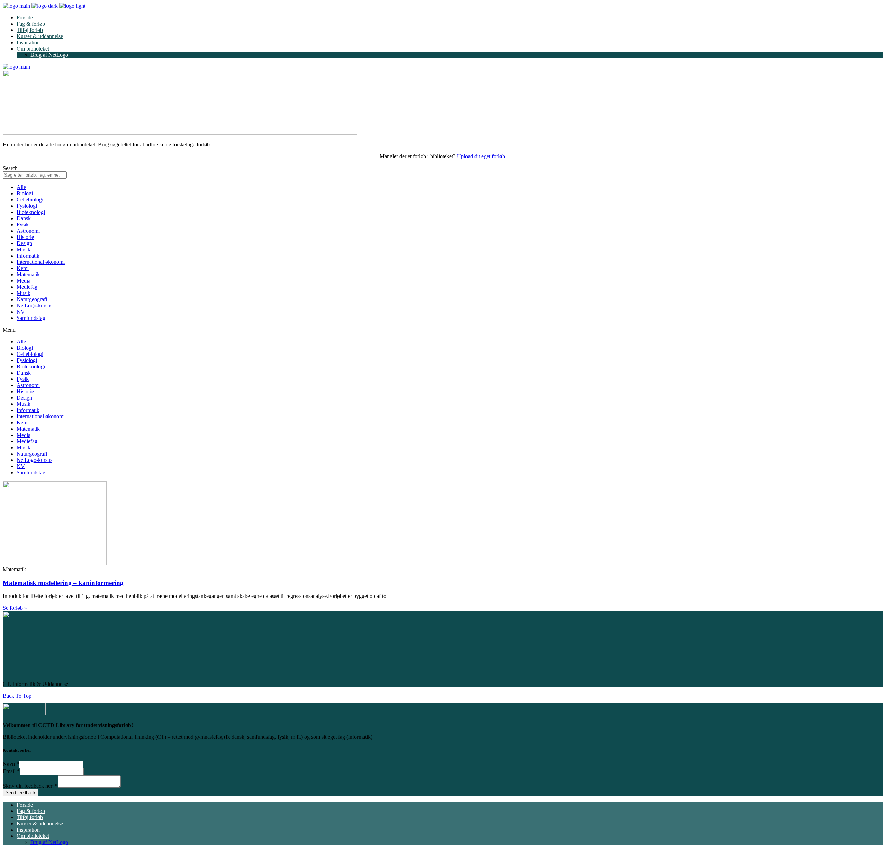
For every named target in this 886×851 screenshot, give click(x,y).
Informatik (28, 256)
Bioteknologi (31, 212)
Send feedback (21, 792)
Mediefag (27, 287)
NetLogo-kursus (34, 305)
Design (24, 243)
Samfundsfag (31, 318)
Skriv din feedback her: (30, 786)
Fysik (23, 224)
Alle (21, 187)
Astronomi (28, 231)
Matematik (28, 274)
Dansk (24, 218)
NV (21, 312)
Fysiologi (27, 206)
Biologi (25, 193)
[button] (443, 330)
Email (11, 771)
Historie (25, 237)
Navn (11, 764)
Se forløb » (15, 608)
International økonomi (41, 262)
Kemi (23, 268)
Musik (23, 249)
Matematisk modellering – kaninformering (63, 582)
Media (23, 281)
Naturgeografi (32, 299)
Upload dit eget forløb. (481, 156)
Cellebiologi (30, 200)
